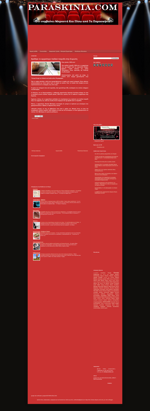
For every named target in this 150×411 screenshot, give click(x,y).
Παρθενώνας (96, 289)
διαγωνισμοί (96, 294)
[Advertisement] (62, 29)
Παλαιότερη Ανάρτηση (83, 150)
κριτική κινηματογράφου (106, 303)
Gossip (116, 273)
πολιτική (109, 306)
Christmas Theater (106, 273)
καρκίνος (110, 300)
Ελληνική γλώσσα (102, 279)
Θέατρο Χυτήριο (110, 283)
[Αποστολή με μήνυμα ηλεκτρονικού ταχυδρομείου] (35, 116)
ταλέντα (102, 308)
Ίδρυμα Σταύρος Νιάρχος (106, 275)
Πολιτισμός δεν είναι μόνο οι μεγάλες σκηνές (105, 161)
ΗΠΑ (108, 279)
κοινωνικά (106, 302)
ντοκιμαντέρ (108, 305)
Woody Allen (106, 274)
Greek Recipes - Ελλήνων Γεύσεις (41, 231)
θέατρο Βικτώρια (105, 297)
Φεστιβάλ (96, 290)
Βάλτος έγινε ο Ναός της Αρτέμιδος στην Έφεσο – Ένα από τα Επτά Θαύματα (106, 174)
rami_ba (103, 399)
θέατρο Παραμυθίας (106, 298)
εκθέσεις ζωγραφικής (107, 294)
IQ (101, 274)
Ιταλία (94, 284)
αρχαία (36, 118)
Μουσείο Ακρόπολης (104, 287)
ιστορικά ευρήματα (98, 300)
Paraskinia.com (100, 147)
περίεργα (102, 306)
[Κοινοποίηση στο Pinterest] (42, 116)
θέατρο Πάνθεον (97, 298)
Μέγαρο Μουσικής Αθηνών (100, 286)
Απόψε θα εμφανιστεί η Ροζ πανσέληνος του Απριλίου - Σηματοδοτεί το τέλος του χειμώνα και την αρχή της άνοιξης (106, 184)
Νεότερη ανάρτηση (36, 150)
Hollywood (96, 274)
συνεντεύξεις (96, 308)
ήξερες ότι (110, 290)
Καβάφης (103, 284)
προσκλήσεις (116, 306)
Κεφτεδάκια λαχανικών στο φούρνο (48, 232)
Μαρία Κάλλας (112, 286)
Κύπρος (107, 284)
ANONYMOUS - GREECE (39, 200)
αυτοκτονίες (106, 292)
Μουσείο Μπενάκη (114, 287)
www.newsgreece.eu (38, 242)
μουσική (101, 305)
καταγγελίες (116, 300)
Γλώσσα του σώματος (108, 277)
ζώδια (109, 295)
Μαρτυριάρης (36, 210)
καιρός (105, 300)
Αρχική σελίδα (33, 51)
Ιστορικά (116, 283)
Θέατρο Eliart (96, 280)
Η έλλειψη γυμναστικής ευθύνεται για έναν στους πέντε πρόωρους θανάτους (57, 254)
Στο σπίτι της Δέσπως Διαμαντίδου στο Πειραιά (105, 153)
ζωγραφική (104, 295)
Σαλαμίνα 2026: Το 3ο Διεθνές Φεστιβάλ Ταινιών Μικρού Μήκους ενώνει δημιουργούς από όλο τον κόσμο (106, 166)
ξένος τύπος (115, 305)
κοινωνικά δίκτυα (115, 302)
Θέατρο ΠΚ (96, 283)
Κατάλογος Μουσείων (81, 51)
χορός (106, 308)
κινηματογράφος (97, 302)
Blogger (111, 399)
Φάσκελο (35, 221)
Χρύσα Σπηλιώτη (103, 290)
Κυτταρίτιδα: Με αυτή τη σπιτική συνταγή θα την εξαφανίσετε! (53, 211)
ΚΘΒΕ (98, 284)
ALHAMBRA (95, 272)
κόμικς (113, 303)
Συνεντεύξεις (43, 51)
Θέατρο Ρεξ (102, 283)
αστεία (101, 292)
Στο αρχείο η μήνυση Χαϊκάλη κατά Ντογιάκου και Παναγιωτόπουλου (55, 243)
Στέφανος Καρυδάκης (114, 289)
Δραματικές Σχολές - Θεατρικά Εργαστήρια (60, 51)
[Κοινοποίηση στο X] (39, 116)
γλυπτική (117, 292)
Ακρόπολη (116, 275)
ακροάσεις (116, 290)
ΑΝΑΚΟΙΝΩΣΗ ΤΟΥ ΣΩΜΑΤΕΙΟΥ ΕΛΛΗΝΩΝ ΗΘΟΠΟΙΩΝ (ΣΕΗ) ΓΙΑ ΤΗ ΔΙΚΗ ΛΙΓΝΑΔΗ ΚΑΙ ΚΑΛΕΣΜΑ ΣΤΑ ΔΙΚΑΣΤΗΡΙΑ (105, 179)
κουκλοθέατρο (96, 303)
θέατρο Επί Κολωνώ (114, 297)
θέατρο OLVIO (115, 295)
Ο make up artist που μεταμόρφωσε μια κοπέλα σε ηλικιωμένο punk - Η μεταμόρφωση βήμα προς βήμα (106, 158)
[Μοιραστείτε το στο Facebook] (40, 116)
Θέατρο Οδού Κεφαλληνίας (112, 282)
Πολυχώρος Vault (104, 289)
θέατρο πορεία (115, 298)
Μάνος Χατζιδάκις (114, 284)
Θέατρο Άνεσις (104, 280)
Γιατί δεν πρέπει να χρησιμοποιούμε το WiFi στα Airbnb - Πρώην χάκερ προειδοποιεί (58, 201)
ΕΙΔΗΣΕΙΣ (35, 189)
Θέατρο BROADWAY (114, 278)
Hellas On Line (36, 252)
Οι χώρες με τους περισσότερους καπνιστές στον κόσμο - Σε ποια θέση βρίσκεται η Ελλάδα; (60, 222)
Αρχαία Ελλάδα (97, 277)
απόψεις (95, 292)
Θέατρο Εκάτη (112, 280)
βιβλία (112, 292)
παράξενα (96, 306)
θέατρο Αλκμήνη (97, 297)
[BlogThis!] (37, 116)
